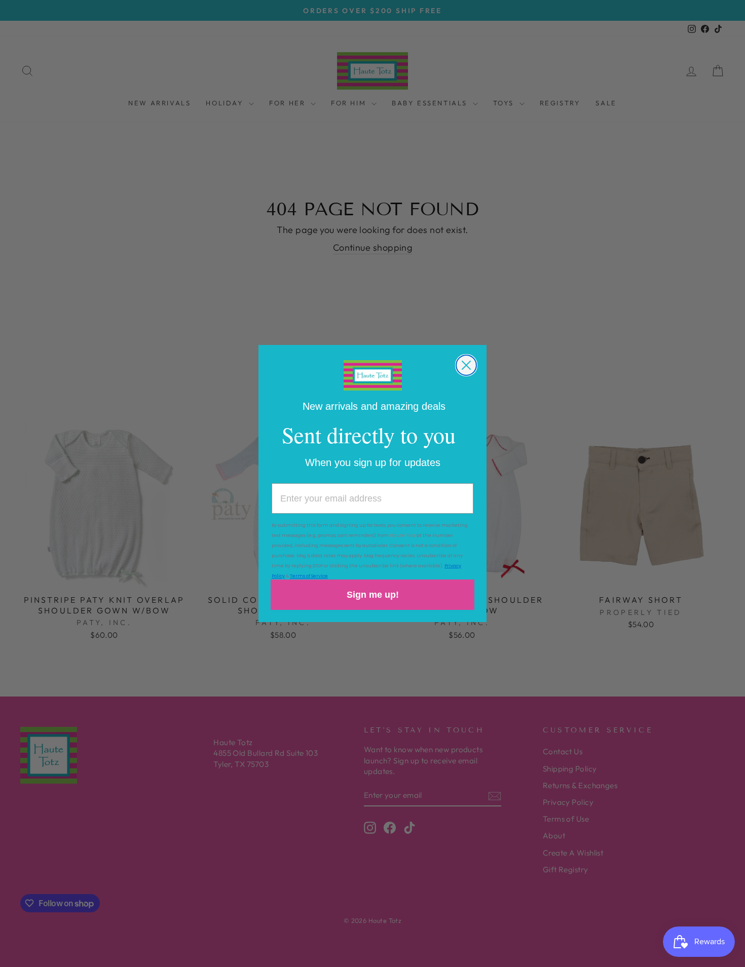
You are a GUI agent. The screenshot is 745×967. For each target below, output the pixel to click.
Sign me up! (373, 595)
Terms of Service (309, 576)
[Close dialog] (466, 365)
